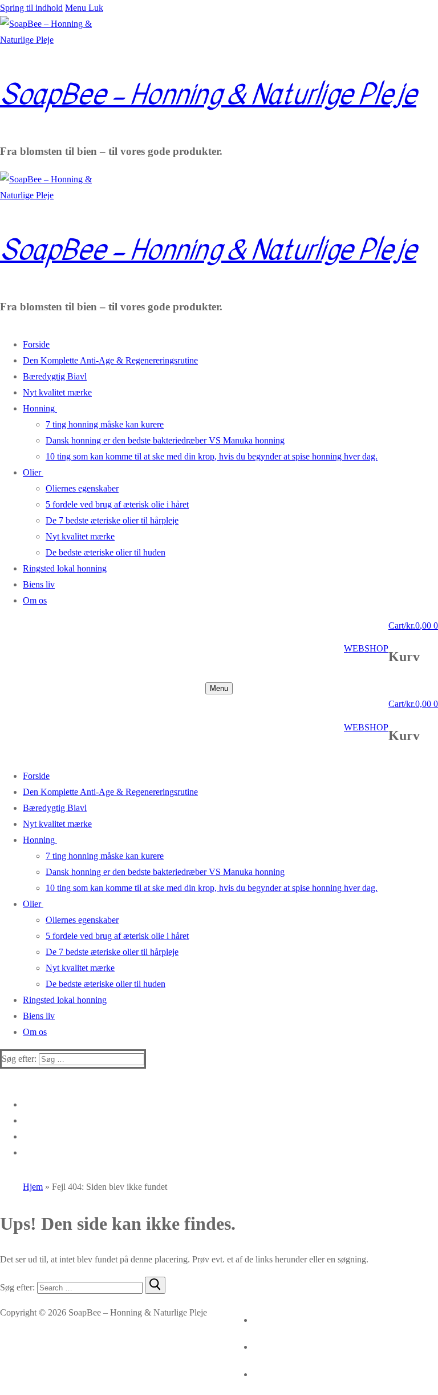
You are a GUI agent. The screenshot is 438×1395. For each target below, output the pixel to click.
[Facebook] (254, 1345)
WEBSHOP (366, 648)
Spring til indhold (31, 8)
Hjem (33, 1187)
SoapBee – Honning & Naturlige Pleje (208, 94)
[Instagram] (254, 1318)
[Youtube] (254, 1372)
